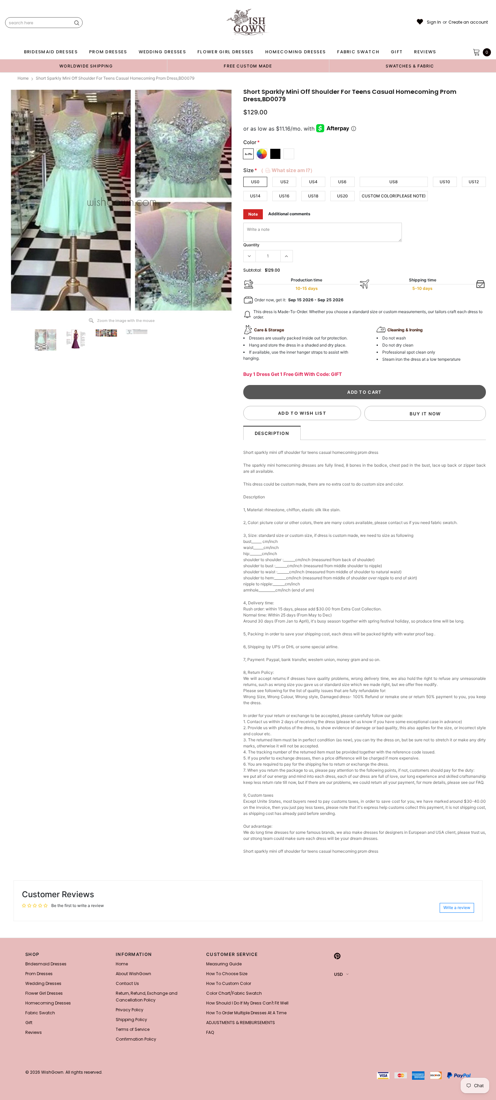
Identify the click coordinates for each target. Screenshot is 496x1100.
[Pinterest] (337, 956)
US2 (284, 181)
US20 (342, 195)
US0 (255, 181)
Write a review (456, 907)
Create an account (468, 22)
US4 (313, 181)
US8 (393, 181)
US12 (474, 181)
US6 (342, 181)
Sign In (434, 22)
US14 (255, 195)
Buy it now (425, 413)
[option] (86, 65)
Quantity (251, 244)
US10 (445, 181)
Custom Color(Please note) (394, 195)
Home (23, 78)
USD (338, 974)
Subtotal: (252, 270)
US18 (313, 195)
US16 (284, 195)
